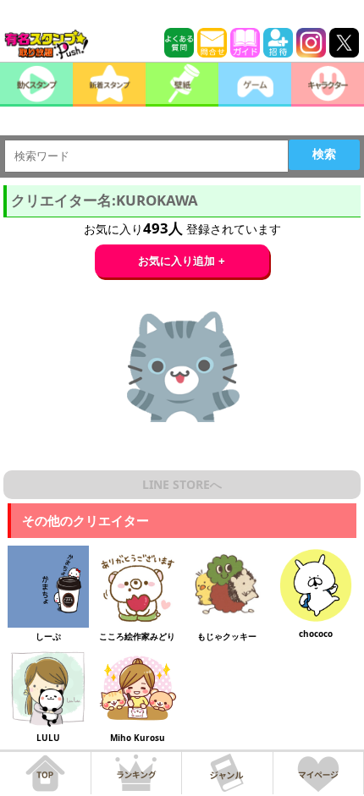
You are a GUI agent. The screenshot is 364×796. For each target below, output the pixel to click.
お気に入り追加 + (181, 261)
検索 (324, 154)
